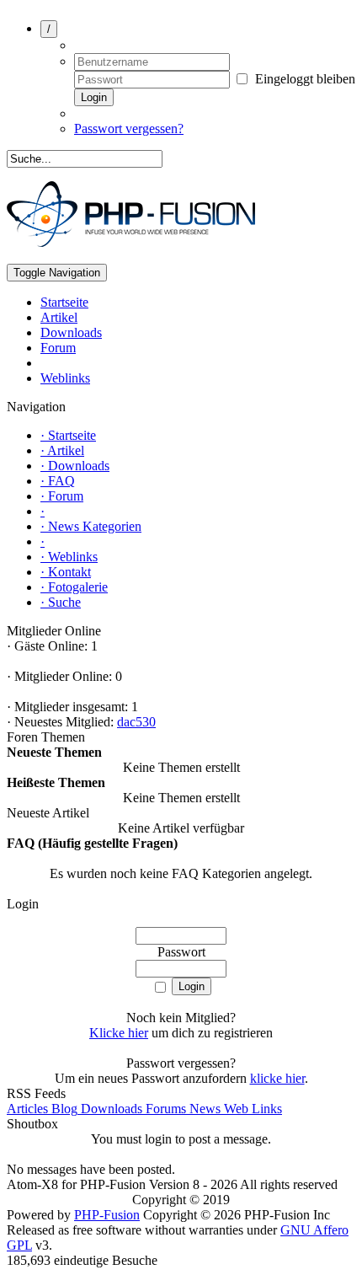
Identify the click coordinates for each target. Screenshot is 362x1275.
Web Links (251, 1108)
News (203, 1108)
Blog (62, 1108)
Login (94, 97)
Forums (164, 1108)
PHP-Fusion (107, 1215)
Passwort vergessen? (129, 128)
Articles (27, 1108)
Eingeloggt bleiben (303, 79)
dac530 (136, 722)
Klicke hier (118, 1033)
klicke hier (277, 1078)
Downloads (109, 1108)
